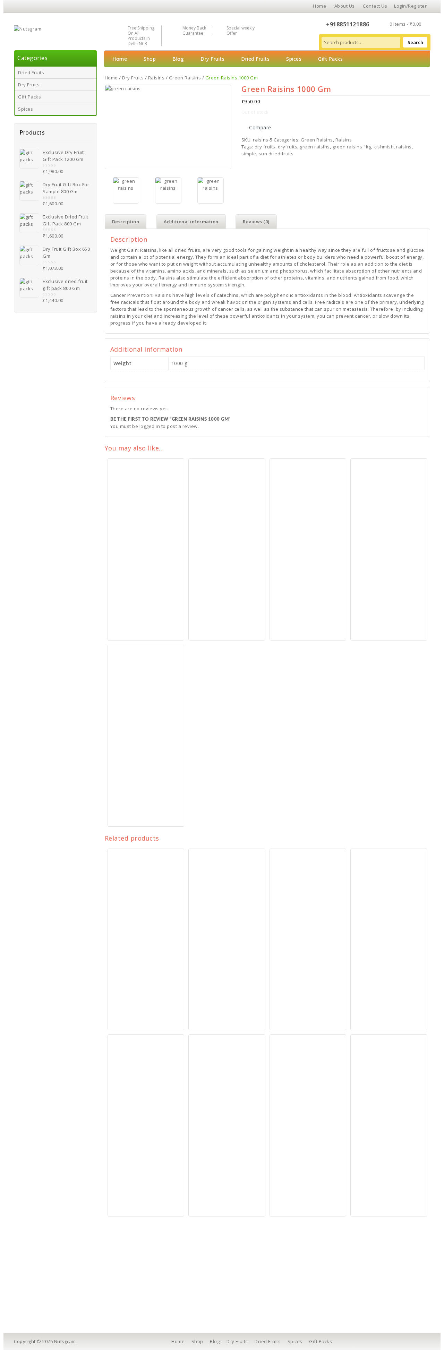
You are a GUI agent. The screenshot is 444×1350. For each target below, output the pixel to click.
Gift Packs (29, 97)
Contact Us (375, 6)
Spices (25, 109)
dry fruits (265, 147)
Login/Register (410, 6)
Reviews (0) (256, 221)
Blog (178, 58)
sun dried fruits (276, 154)
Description (125, 221)
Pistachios (40, 1299)
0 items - (405, 24)
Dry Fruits (29, 84)
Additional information (191, 221)
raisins (404, 147)
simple (248, 154)
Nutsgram (65, 1341)
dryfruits (288, 147)
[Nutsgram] (27, 28)
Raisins (156, 78)
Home (319, 6)
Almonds (38, 1279)
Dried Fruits (31, 72)
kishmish (384, 147)
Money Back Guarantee (194, 30)
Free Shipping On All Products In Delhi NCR (141, 35)
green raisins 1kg (352, 147)
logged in (149, 426)
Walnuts (37, 1289)
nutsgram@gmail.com (361, 1301)
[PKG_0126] (168, 190)
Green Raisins (185, 78)
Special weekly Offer (241, 30)
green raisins (315, 147)
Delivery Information (153, 1279)
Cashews (38, 1270)
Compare (260, 127)
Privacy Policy (145, 1289)
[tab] (126, 221)
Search (415, 42)
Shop (150, 58)
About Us (344, 6)
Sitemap (241, 1309)
